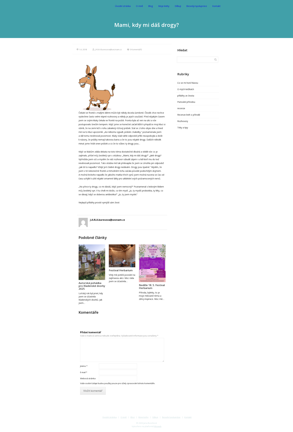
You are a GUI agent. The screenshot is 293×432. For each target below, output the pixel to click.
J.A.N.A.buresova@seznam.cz (108, 49)
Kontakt (216, 5)
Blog (150, 5)
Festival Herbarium (121, 270)
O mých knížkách (185, 89)
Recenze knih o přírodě (188, 114)
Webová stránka (88, 378)
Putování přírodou (186, 101)
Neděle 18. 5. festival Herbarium (152, 286)
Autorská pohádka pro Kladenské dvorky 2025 (92, 285)
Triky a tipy (182, 127)
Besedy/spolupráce (196, 5)
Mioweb (157, 426)
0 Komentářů (136, 49)
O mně (139, 5)
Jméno (83, 366)
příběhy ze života (185, 95)
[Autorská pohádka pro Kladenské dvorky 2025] (92, 262)
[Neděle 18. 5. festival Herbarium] (152, 263)
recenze (181, 108)
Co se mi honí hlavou (187, 82)
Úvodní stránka (123, 5)
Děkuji (178, 5)
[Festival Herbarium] (122, 255)
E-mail (83, 372)
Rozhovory (182, 121)
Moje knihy (163, 5)
